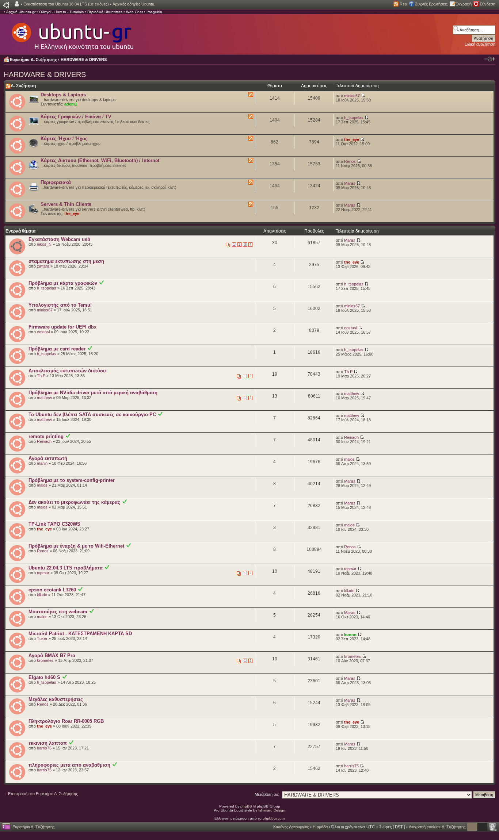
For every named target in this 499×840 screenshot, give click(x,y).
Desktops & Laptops (63, 94)
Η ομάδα (320, 827)
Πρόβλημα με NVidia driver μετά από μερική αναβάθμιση (92, 392)
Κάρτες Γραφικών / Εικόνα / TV (76, 116)
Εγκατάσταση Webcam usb (59, 239)
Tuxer (42, 638)
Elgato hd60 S (44, 677)
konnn (350, 634)
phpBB (246, 806)
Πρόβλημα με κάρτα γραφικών (62, 283)
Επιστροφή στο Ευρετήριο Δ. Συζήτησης (43, 793)
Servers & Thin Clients (66, 204)
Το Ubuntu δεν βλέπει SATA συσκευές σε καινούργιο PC (92, 414)
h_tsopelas (353, 117)
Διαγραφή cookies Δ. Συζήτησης (437, 827)
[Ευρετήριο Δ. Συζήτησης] (72, 32)
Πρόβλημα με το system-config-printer (71, 480)
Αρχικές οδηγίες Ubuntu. (134, 4)
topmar (43, 573)
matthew (44, 397)
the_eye (351, 139)
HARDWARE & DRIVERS (84, 59)
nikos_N (44, 244)
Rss (403, 4)
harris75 (44, 748)
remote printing (46, 436)
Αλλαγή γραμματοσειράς (489, 59)
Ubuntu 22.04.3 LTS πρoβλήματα (65, 568)
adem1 (70, 104)
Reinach (44, 441)
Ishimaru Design (271, 810)
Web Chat (134, 12)
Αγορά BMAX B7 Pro (51, 655)
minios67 (352, 95)
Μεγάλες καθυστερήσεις (55, 699)
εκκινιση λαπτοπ (47, 743)
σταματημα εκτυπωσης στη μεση (66, 261)
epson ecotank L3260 (52, 589)
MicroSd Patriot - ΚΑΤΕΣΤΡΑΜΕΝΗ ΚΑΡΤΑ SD (80, 633)
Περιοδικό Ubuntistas (104, 12)
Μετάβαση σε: (267, 794)
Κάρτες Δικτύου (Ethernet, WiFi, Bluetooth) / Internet (100, 160)
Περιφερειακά (56, 182)
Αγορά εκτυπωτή (47, 458)
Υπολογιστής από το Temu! (60, 305)
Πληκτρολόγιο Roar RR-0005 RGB (66, 721)
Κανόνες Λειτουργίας (291, 827)
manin (42, 463)
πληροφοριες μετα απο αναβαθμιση (69, 765)
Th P (41, 375)
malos (349, 459)
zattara (43, 266)
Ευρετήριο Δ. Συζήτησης (33, 59)
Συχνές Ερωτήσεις (431, 4)
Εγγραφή (464, 4)
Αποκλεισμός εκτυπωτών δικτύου (67, 370)
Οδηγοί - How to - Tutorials (61, 12)
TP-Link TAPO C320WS (54, 524)
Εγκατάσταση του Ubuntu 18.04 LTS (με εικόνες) (66, 4)
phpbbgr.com (274, 818)
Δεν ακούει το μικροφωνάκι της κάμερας (74, 502)
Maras (349, 183)
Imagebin (154, 12)
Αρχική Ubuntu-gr (20, 12)
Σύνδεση (487, 4)
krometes (45, 660)
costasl (43, 332)
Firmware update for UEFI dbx (62, 327)
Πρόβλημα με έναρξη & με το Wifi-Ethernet (76, 546)
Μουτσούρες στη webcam (57, 611)
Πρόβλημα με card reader (56, 349)
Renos (350, 161)
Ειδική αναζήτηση (480, 44)
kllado (42, 594)
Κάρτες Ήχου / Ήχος (64, 138)
